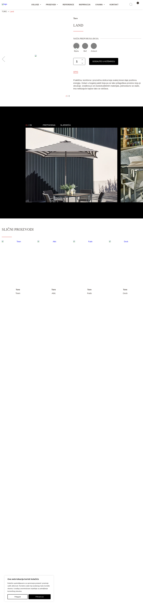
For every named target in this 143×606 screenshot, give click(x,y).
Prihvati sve (40, 597)
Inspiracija (84, 5)
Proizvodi (51, 5)
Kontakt (114, 5)
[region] (29, 588)
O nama (99, 5)
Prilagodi (18, 597)
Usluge (35, 5)
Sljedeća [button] (65, 125)
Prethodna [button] (49, 125)
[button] (5, 59)
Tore (75, 18)
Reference (68, 5)
